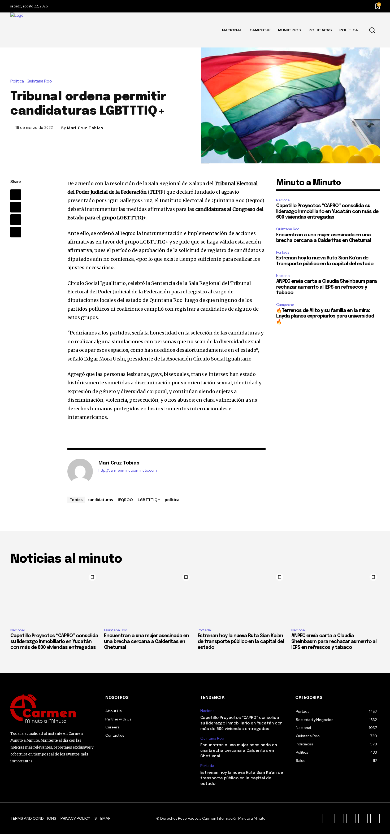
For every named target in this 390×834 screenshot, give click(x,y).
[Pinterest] (15, 219)
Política (17, 81)
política (172, 499)
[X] (15, 207)
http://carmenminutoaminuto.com (127, 470)
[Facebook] (15, 194)
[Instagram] (327, 818)
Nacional (283, 200)
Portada (282, 252)
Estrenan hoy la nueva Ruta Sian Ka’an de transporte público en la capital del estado (241, 641)
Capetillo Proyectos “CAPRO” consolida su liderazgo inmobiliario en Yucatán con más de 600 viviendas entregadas (327, 211)
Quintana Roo (39, 81)
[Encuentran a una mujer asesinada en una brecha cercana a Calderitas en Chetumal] (148, 597)
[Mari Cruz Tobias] (80, 471)
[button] (372, 30)
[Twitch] (351, 818)
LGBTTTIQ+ (149, 499)
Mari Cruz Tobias (85, 127)
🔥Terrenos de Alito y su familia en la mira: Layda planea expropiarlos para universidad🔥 (325, 316)
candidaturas (100, 499)
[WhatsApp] (15, 232)
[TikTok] (339, 818)
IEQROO (125, 499)
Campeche (285, 304)
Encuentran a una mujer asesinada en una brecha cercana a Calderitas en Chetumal (146, 641)
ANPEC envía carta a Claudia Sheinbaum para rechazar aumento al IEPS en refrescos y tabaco (326, 287)
